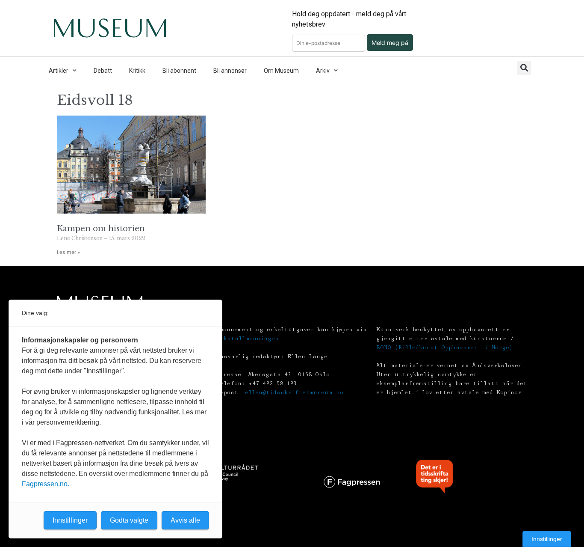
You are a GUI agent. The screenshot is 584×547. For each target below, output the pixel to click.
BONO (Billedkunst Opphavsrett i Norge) (444, 347)
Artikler (58, 70)
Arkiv (323, 70)
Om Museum (281, 70)
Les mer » (68, 253)
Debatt (103, 70)
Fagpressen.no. (45, 484)
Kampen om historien (101, 228)
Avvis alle (185, 520)
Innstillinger (546, 538)
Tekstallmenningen (247, 338)
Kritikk (137, 70)
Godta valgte (129, 520)
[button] (524, 68)
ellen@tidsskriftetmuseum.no (294, 392)
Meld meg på (390, 42)
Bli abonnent (179, 70)
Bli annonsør (230, 70)
